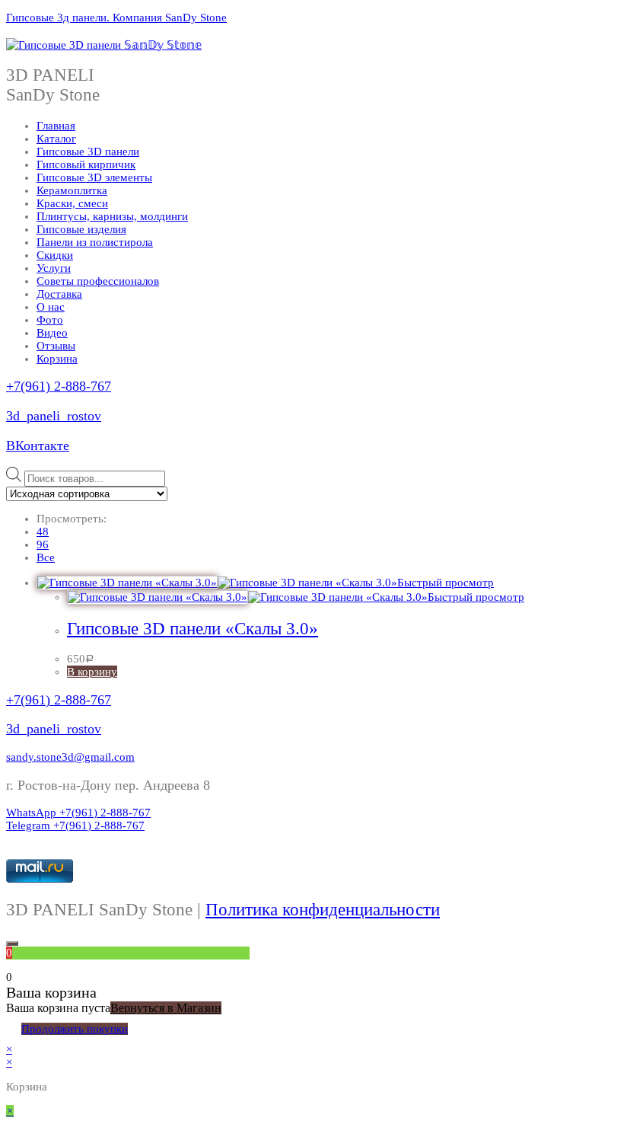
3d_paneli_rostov (53, 415)
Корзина (57, 359)
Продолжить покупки (74, 1029)
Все (46, 557)
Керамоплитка (72, 190)
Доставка (59, 294)
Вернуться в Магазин (165, 1007)
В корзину (92, 672)
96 (43, 544)
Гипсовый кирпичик (86, 164)
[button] (70, 757)
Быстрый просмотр (445, 582)
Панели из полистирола (95, 242)
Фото (50, 320)
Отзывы (56, 346)
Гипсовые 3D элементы (94, 177)
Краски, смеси (72, 203)
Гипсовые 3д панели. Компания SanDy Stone (116, 17)
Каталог (56, 139)
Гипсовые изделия (81, 229)
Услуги (54, 268)
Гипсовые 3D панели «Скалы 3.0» (192, 628)
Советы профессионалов (98, 281)
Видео (52, 333)
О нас (51, 307)
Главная (56, 126)
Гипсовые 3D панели (88, 151)
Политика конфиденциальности (322, 909)
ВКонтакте (37, 445)
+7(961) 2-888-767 (58, 386)
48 (43, 531)
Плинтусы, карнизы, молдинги (112, 216)
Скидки (55, 255)
